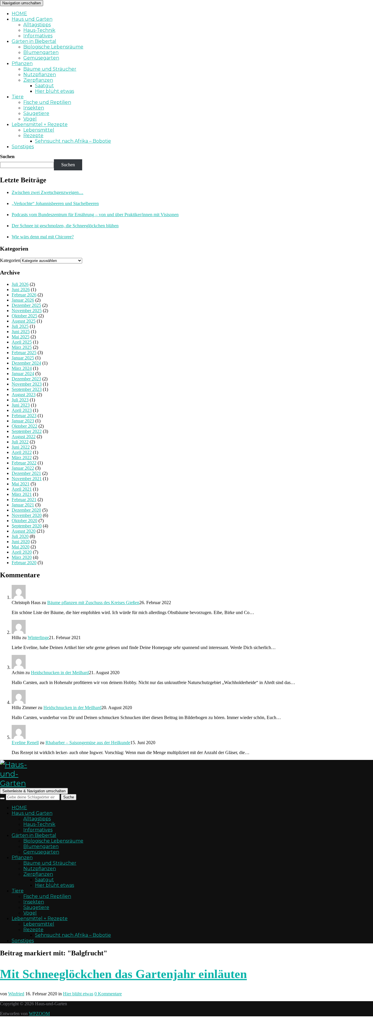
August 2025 (24, 321)
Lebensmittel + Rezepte (40, 124)
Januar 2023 (23, 420)
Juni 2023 (21, 405)
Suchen (7, 156)
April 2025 (22, 342)
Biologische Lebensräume (53, 47)
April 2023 (22, 410)
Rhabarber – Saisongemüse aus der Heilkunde (87, 742)
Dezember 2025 (26, 305)
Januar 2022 (23, 468)
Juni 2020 (21, 541)
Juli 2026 (20, 284)
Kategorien (10, 260)
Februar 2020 (24, 562)
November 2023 (27, 384)
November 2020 (27, 515)
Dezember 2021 (26, 473)
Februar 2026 (24, 294)
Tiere (18, 96)
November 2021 (27, 478)
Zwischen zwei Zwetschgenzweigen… (47, 192)
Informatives (37, 36)
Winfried (16, 993)
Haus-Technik (39, 30)
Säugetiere (36, 113)
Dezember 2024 (26, 363)
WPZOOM (39, 1013)
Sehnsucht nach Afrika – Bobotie (73, 141)
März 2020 (22, 557)
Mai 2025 (20, 336)
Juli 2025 (20, 326)
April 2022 (22, 452)
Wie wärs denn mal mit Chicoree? (43, 236)
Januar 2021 (23, 504)
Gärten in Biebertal (34, 41)
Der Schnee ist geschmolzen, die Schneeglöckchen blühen (65, 225)
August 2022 (24, 436)
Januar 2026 (23, 300)
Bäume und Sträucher (49, 69)
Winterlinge (38, 637)
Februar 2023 (24, 415)
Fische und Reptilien (47, 102)
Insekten (33, 108)
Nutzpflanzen (39, 74)
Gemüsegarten (41, 58)
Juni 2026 (21, 289)
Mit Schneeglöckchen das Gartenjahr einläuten (123, 974)
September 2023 (27, 389)
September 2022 (27, 431)
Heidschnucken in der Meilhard (60, 672)
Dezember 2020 (26, 510)
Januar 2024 (23, 373)
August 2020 (24, 531)
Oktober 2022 (24, 426)
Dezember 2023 (26, 378)
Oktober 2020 (24, 520)
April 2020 (22, 552)
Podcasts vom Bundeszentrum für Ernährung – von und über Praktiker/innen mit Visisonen (95, 214)
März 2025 (22, 347)
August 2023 (24, 394)
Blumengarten (41, 52)
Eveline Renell (25, 742)
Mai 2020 (20, 546)
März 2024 (22, 368)
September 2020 (27, 525)
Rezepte (33, 135)
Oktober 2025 (24, 315)
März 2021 (22, 494)
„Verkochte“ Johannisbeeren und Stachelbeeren (55, 203)
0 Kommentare (108, 993)
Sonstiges (23, 146)
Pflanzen (22, 63)
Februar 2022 (24, 462)
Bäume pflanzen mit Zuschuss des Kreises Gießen (93, 602)
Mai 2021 (20, 483)
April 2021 (22, 489)
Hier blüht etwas (54, 91)
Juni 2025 (21, 331)
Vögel (30, 119)
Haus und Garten (32, 19)
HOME (19, 13)
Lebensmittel (38, 130)
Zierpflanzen (38, 80)
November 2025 (27, 310)
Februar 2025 (24, 352)
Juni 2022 (21, 447)
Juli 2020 (20, 536)
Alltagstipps (37, 24)
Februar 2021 (24, 499)
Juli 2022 (20, 441)
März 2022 (22, 457)
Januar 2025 (23, 357)
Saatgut (44, 85)
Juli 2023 (20, 399)
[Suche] (2, 798)
